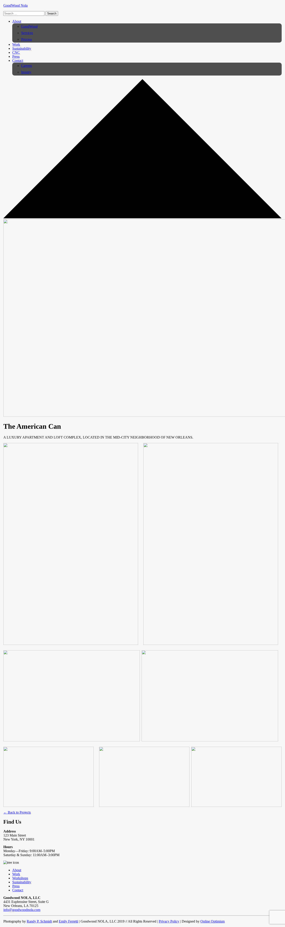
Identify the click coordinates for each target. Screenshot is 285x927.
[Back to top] (142, 217)
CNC (16, 52)
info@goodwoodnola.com (21, 910)
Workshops (20, 878)
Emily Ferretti (68, 921)
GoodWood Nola (15, 5)
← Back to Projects (17, 812)
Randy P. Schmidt (39, 921)
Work (16, 44)
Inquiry (26, 72)
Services (27, 33)
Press (16, 56)
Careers (26, 66)
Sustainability (21, 48)
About (16, 21)
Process (26, 39)
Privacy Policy (169, 921)
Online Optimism (212, 921)
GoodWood (29, 26)
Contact (17, 60)
